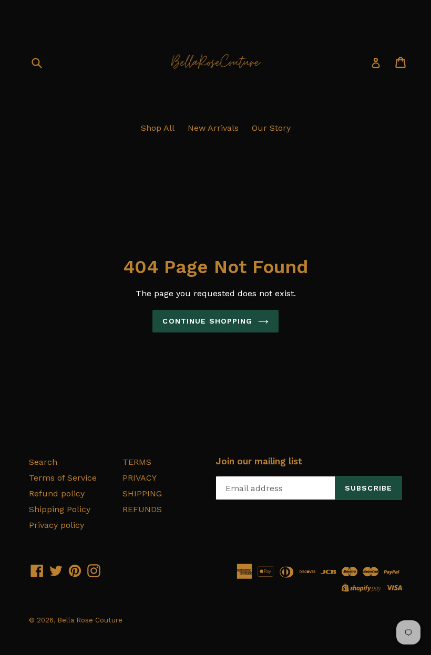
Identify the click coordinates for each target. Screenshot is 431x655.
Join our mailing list (259, 461)
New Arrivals (213, 128)
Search (43, 462)
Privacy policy (56, 525)
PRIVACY (139, 478)
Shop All (158, 128)
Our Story (271, 128)
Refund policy (57, 493)
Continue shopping (207, 321)
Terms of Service (63, 478)
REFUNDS (142, 509)
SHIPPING (142, 493)
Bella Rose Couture (89, 620)
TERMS (136, 462)
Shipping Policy (59, 509)
